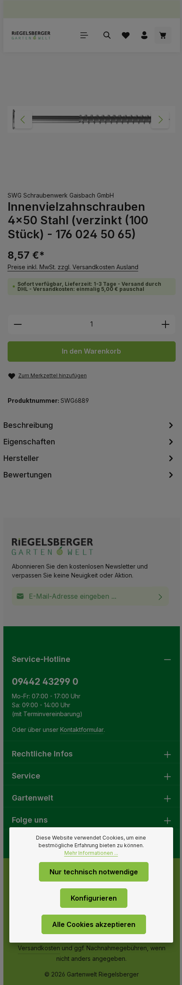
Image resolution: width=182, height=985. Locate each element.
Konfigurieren (94, 898)
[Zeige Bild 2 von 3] (96, 172)
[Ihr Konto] (144, 35)
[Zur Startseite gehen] (31, 35)
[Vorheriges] (23, 119)
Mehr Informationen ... (91, 853)
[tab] (89, 425)
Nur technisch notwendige (94, 872)
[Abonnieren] (160, 596)
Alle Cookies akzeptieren (93, 924)
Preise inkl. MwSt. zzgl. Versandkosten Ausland (73, 267)
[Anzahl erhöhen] (166, 324)
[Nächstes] (160, 119)
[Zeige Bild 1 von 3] (78, 172)
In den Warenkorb (91, 351)
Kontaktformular (82, 729)
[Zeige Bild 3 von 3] (109, 172)
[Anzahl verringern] (18, 324)
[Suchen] (107, 35)
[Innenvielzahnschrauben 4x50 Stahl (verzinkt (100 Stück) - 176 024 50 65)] (91, 119)
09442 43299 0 (45, 681)
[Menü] (84, 35)
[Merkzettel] (125, 35)
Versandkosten (39, 948)
